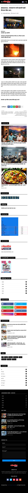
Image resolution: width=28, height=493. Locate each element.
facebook (8, 304)
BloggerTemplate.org (14, 490)
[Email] (19, 107)
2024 (14, 286)
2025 (14, 284)
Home (2, 5)
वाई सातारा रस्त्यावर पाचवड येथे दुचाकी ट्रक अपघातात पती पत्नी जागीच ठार (16, 331)
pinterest (8, 310)
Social (14, 359)
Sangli (10, 359)
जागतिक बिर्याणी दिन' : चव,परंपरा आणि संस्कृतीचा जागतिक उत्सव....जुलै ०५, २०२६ (13, 185)
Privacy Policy (21, 487)
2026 (14, 282)
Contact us (14, 487)
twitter (21, 304)
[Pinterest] (17, 107)
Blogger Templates (13, 489)
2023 (14, 288)
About (9, 487)
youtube (21, 314)
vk (21, 310)
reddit (21, 307)
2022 (14, 291)
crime (11, 357)
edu (21, 357)
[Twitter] (11, 107)
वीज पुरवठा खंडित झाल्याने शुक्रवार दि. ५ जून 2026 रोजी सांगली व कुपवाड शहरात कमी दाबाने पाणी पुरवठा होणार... (16, 432)
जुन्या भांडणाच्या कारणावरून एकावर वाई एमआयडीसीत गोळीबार (16, 324)
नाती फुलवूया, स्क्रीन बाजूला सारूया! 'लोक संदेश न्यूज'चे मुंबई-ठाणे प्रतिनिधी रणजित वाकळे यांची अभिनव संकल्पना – (13, 143)
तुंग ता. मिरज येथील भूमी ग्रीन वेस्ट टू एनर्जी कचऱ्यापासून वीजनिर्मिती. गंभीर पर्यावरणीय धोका (13, 164)
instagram (8, 314)
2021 (14, 293)
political (4, 359)
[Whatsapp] (14, 107)
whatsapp (8, 307)
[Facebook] (9, 107)
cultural (16, 357)
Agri (6, 357)
